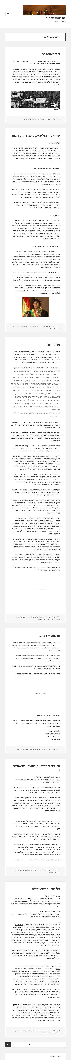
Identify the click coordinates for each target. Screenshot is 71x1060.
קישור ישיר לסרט (54, 716)
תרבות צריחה (41, 326)
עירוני (47, 119)
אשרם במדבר (48, 357)
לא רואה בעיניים (56, 18)
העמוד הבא (8, 1044)
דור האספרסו (50, 54)
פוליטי (47, 326)
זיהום (22, 749)
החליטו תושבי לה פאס (44, 202)
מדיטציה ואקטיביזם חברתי (51, 482)
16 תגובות (51, 872)
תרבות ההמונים (45, 901)
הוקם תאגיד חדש (28, 153)
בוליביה (17, 326)
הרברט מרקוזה (55, 966)
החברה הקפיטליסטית (31, 899)
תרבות (41, 617)
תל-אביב (34, 119)
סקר (20, 787)
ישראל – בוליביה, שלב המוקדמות (36, 136)
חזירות (17, 870)
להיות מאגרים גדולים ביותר (48, 223)
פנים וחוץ (53, 345)
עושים (18, 860)
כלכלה (58, 328)
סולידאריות (19, 617)
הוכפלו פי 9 (52, 280)
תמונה (56, 109)
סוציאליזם (28, 326)
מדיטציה (30, 617)
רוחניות (52, 619)
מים (33, 326)
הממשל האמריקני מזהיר (52, 233)
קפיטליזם (40, 119)
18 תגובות (40, 619)
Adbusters (41, 716)
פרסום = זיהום (49, 635)
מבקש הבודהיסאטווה (43, 479)
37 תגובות (51, 328)
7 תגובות (15, 749)
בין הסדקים (52, 1033)
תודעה (37, 617)
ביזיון (58, 872)
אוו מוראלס (31, 252)
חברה (47, 619)
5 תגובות (43, 1033)
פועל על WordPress (54, 1056)
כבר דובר (56, 495)
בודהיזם (58, 1033)
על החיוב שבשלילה (46, 889)
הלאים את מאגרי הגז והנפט (47, 259)
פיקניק (35, 787)
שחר (52, 567)
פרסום (36, 749)
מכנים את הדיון (27, 236)
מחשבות (46, 617)
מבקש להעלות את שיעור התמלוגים (44, 231)
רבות (48, 495)
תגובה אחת (26, 119)
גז (13, 326)
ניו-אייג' (25, 617)
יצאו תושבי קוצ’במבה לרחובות (42, 189)
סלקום (33, 870)
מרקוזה (32, 1031)
